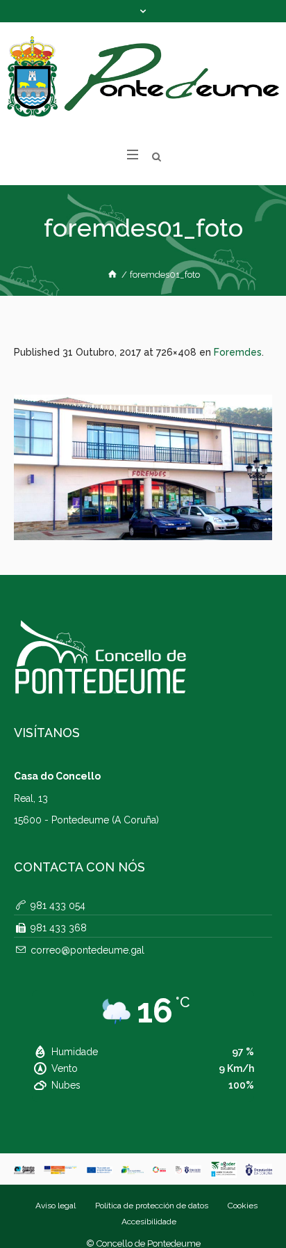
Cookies (243, 1205)
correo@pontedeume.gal (87, 950)
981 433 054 (58, 905)
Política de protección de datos (151, 1205)
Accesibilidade (148, 1221)
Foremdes (238, 352)
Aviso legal (55, 1205)
